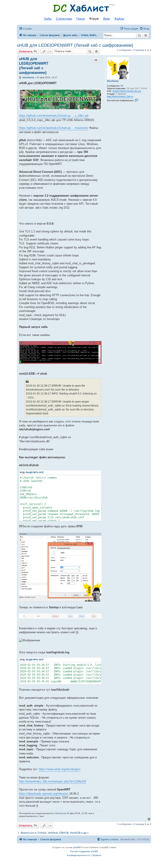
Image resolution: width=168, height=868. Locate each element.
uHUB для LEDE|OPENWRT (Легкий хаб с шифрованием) (75, 45)
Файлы (119, 18)
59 (122, 86)
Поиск (80, 18)
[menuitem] (144, 28)
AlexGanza (113, 81)
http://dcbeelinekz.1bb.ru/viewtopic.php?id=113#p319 (52, 781)
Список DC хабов (84, 8)
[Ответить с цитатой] (96, 59)
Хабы (48, 18)
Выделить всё (35, 472)
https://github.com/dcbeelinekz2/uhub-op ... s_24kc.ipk (54, 115)
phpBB (76, 847)
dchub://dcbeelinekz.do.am (126, 91)
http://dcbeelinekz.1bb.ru (120, 96)
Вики (106, 18)
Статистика (64, 18)
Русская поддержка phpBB (84, 851)
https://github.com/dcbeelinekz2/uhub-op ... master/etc (53, 128)
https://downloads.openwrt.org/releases (43, 793)
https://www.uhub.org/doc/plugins (59, 769)
